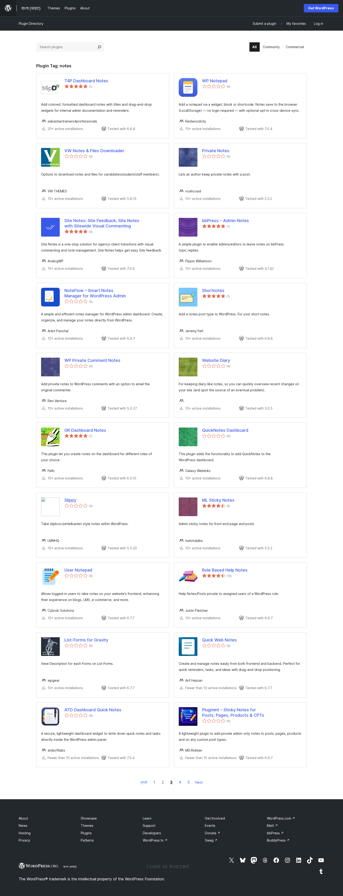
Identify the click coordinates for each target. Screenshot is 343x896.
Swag (211, 840)
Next (199, 782)
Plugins (86, 833)
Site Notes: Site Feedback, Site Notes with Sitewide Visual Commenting (101, 223)
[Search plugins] (99, 47)
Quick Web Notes (219, 639)
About (23, 818)
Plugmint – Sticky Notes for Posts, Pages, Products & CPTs (233, 712)
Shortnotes (213, 290)
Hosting (25, 833)
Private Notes (215, 150)
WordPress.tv (155, 840)
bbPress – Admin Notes (225, 220)
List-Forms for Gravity (86, 639)
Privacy (24, 840)
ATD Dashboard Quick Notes (92, 709)
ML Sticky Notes (218, 500)
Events (210, 826)
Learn (147, 818)
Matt (272, 826)
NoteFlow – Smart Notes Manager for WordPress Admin (95, 293)
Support (149, 826)
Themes (87, 826)
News (23, 826)
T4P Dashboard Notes (86, 80)
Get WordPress (321, 8)
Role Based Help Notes (225, 570)
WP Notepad (214, 80)
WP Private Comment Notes (92, 360)
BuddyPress (278, 840)
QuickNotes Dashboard (225, 430)
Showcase (89, 818)
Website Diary (216, 360)
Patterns (87, 840)
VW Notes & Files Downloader (94, 150)
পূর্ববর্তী (143, 782)
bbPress (275, 833)
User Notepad (78, 570)
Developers (152, 833)
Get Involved (215, 818)
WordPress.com (281, 818)
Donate (212, 833)
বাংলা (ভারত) (70, 866)
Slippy (70, 500)
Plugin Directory (31, 23)
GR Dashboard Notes (85, 430)
